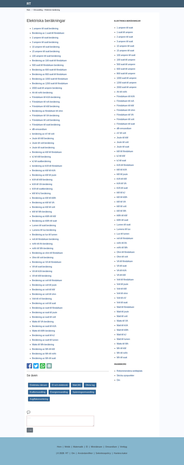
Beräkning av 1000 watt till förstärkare (50, 79)
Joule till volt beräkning (43, 143)
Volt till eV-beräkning (42, 299)
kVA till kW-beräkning (42, 179)
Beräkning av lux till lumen (44, 234)
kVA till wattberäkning (42, 189)
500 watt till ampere (126, 64)
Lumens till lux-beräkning (44, 230)
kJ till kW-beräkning (41, 157)
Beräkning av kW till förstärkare (47, 152)
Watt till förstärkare (125, 307)
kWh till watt (122, 220)
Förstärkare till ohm (126, 110)
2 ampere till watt (125, 37)
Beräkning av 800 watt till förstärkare (49, 74)
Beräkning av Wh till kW (43, 349)
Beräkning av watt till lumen (45, 340)
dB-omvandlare (39, 129)
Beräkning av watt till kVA (44, 326)
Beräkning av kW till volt (43, 207)
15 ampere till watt (125, 50)
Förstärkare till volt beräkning (46, 120)
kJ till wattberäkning (41, 161)
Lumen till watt (123, 224)
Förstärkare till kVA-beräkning (46, 97)
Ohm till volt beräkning (42, 257)
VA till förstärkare (125, 261)
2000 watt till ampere (126, 87)
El (87, 447)
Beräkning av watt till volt (44, 317)
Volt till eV (121, 298)
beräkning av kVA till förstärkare (47, 166)
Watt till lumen (123, 339)
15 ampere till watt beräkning (46, 51)
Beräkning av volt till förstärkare (47, 280)
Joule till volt (123, 142)
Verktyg (123, 447)
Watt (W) (77, 385)
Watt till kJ (121, 334)
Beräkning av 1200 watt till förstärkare (50, 83)
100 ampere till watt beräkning (46, 56)
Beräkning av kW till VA (43, 202)
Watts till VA (122, 321)
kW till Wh (121, 211)
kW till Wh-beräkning (42, 212)
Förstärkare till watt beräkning (46, 125)
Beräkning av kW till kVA (43, 170)
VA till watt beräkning (42, 267)
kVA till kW (122, 179)
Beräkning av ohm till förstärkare (47, 253)
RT (29, 3)
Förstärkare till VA (125, 115)
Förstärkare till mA (125, 101)
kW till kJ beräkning (41, 193)
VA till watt (121, 266)
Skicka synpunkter (125, 375)
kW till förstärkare (125, 151)
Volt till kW (122, 289)
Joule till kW (122, 137)
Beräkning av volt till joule (44, 285)
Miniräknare (96, 447)
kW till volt (121, 206)
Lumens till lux (123, 229)
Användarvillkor (85, 453)
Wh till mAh (122, 353)
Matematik (78, 447)
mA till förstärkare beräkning (45, 239)
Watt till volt (122, 316)
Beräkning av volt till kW (43, 289)
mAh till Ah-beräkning (42, 244)
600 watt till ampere (126, 69)
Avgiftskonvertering (39, 399)
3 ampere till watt (125, 41)
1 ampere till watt (125, 28)
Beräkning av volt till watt (44, 303)
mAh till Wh (122, 247)
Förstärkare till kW (125, 105)
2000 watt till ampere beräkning (47, 88)
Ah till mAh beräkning (42, 92)
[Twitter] (36, 368)
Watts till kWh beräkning (43, 331)
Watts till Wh (122, 344)
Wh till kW (121, 348)
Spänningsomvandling (83, 392)
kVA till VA (121, 183)
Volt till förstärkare (125, 279)
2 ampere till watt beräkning (45, 38)
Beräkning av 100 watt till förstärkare (49, 60)
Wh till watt (122, 357)
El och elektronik (60, 385)
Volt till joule (122, 284)
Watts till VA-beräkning (43, 321)
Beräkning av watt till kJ (43, 335)
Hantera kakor (120, 453)
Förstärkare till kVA (126, 96)
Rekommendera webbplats (129, 371)
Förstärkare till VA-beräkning (45, 115)
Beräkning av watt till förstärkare (47, 308)
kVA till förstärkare (125, 165)
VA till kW (121, 275)
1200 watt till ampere (126, 82)
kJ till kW (121, 156)
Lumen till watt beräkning (44, 225)
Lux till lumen (123, 234)
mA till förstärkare (125, 238)
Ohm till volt (122, 257)
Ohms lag (90, 385)
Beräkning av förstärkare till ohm (47, 111)
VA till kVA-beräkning (42, 271)
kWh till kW (122, 215)
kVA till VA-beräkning (42, 184)
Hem (28, 10)
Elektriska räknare (38, 385)
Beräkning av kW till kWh (44, 198)
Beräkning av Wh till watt (44, 358)
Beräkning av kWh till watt (44, 221)
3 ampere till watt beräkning (45, 42)
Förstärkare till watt (126, 124)
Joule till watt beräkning (43, 147)
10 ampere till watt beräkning (46, 47)
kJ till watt (121, 160)
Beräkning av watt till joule (44, 312)
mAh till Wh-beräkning (42, 248)
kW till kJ (121, 192)
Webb (67, 447)
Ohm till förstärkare (126, 252)
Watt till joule (123, 311)
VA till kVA (121, 270)
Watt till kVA (122, 325)
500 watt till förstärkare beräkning (48, 65)
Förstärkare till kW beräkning (45, 106)
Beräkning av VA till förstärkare (46, 262)
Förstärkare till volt (125, 119)
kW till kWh (122, 197)
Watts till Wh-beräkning (43, 344)
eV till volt (121, 133)
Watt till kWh (122, 330)
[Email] (49, 368)
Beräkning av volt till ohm (44, 294)
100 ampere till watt (126, 55)
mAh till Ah (122, 243)
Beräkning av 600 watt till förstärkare (49, 70)
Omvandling (38, 10)
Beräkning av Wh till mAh (44, 354)
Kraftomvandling (37, 392)
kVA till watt (122, 188)
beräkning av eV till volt (43, 134)
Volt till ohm (122, 293)
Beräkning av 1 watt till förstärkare (48, 33)
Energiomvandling (59, 392)
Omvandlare (111, 447)
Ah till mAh (122, 92)
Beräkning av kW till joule (44, 175)
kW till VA (121, 202)
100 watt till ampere (126, 60)
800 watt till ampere (126, 73)
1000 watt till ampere (126, 78)
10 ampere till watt (125, 46)
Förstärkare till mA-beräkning (46, 102)
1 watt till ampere (125, 32)
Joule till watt (123, 147)
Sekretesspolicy (103, 453)
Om (118, 380)
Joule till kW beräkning (43, 138)
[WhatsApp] (43, 368)
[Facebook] (30, 368)
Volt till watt (122, 302)
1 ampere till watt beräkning (45, 28)
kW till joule (122, 174)
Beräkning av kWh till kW (44, 216)
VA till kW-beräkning (41, 276)
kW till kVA (122, 170)
